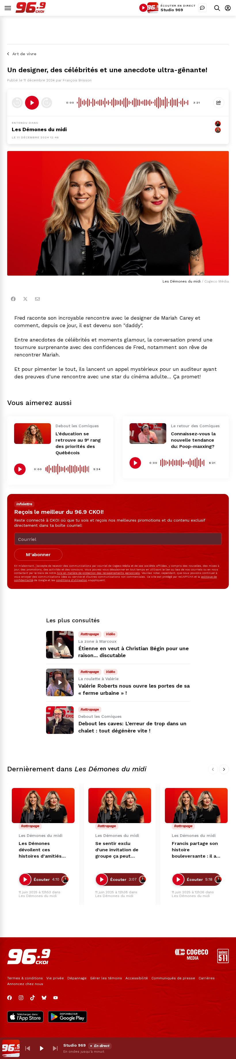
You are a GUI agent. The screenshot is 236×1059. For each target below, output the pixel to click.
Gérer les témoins (106, 978)
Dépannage (77, 978)
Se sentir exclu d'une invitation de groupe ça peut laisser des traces (116, 850)
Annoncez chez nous (25, 984)
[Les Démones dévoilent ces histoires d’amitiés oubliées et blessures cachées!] (43, 805)
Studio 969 (172, 9)
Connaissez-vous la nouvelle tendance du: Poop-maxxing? (193, 440)
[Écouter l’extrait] (32, 103)
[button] (27, 1048)
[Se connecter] (227, 8)
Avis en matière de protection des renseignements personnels (98, 573)
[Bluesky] (44, 997)
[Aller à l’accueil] (31, 11)
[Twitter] (25, 299)
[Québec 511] (223, 961)
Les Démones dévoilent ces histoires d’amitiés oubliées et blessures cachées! (41, 850)
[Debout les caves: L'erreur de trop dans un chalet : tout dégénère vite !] (60, 720)
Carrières (207, 978)
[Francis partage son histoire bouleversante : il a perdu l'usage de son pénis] (196, 805)
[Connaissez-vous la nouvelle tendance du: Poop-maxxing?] (148, 433)
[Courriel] (37, 299)
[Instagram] (21, 997)
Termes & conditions (25, 978)
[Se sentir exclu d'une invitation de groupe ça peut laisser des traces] (119, 805)
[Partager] (218, 102)
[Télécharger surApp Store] (25, 1017)
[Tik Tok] (32, 997)
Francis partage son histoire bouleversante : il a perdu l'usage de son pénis (196, 850)
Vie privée (55, 978)
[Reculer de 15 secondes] (17, 102)
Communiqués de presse (173, 978)
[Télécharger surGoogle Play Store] (67, 1017)
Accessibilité (136, 978)
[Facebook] (13, 299)
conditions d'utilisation (71, 580)
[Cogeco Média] (191, 958)
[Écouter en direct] (143, 7)
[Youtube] (55, 997)
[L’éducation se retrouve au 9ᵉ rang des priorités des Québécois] (32, 433)
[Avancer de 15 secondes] (46, 102)
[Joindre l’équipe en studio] (202, 7)
